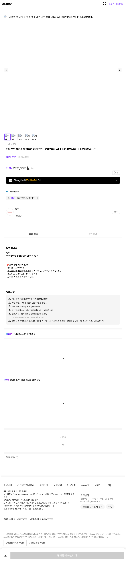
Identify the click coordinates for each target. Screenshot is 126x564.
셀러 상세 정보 (10, 457)
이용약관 (8, 485)
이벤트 (98, 485)
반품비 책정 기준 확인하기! (93, 320)
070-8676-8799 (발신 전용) (14, 499)
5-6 (41, 508)
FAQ (109, 485)
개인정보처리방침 (25, 485)
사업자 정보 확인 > (32, 499)
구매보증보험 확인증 (36, 543)
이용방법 (71, 485)
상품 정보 (33, 233)
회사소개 (43, 485)
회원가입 (120, 4)
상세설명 (93, 233)
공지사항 (85, 485)
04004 (10, 508)
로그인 (111, 4)
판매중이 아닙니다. (67, 555)
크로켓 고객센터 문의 (92, 506)
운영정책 (57, 485)
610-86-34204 (22, 494)
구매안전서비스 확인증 (15, 543)
